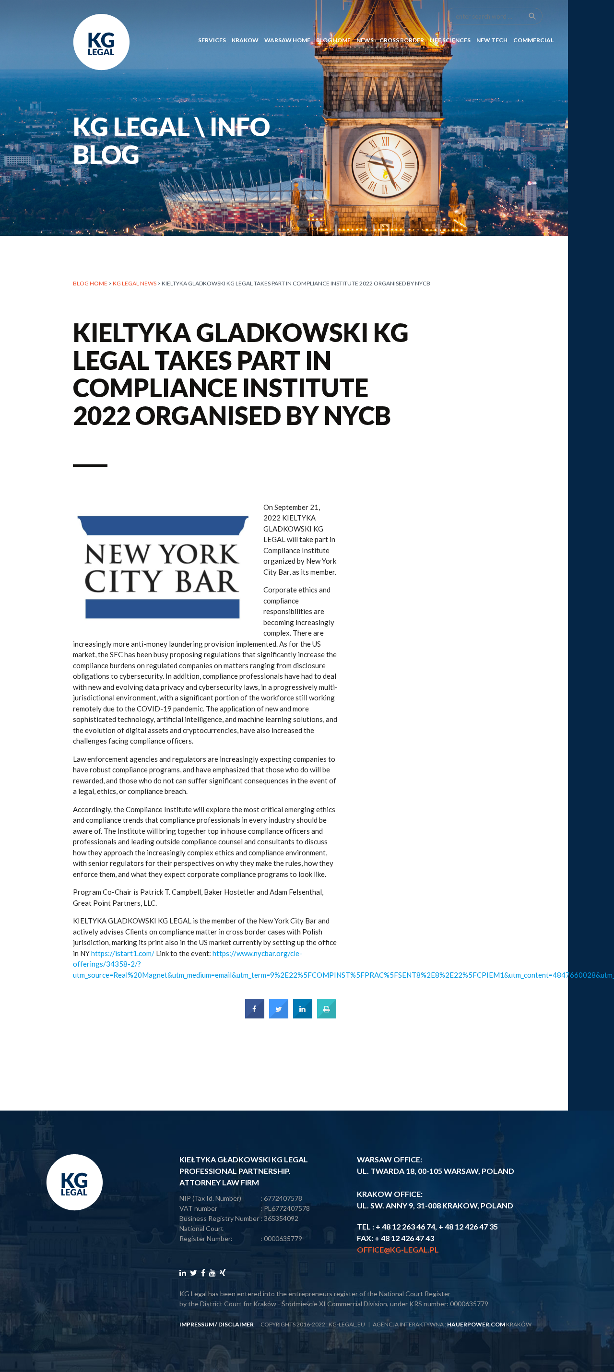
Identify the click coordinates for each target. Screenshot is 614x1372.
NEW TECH (492, 40)
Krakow (245, 40)
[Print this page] (326, 1015)
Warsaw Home (287, 40)
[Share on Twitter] (278, 1015)
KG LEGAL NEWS (134, 283)
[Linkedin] (182, 1272)
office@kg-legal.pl (398, 1249)
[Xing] (223, 1272)
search (532, 16)
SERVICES (212, 40)
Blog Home (333, 40)
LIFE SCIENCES (450, 40)
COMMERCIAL (533, 40)
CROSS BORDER (401, 40)
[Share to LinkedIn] (302, 1015)
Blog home (90, 283)
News (365, 40)
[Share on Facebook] (254, 1015)
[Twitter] (193, 1272)
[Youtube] (212, 1272)
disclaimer (236, 1324)
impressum (196, 1324)
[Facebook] (203, 1272)
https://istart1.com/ (122, 953)
